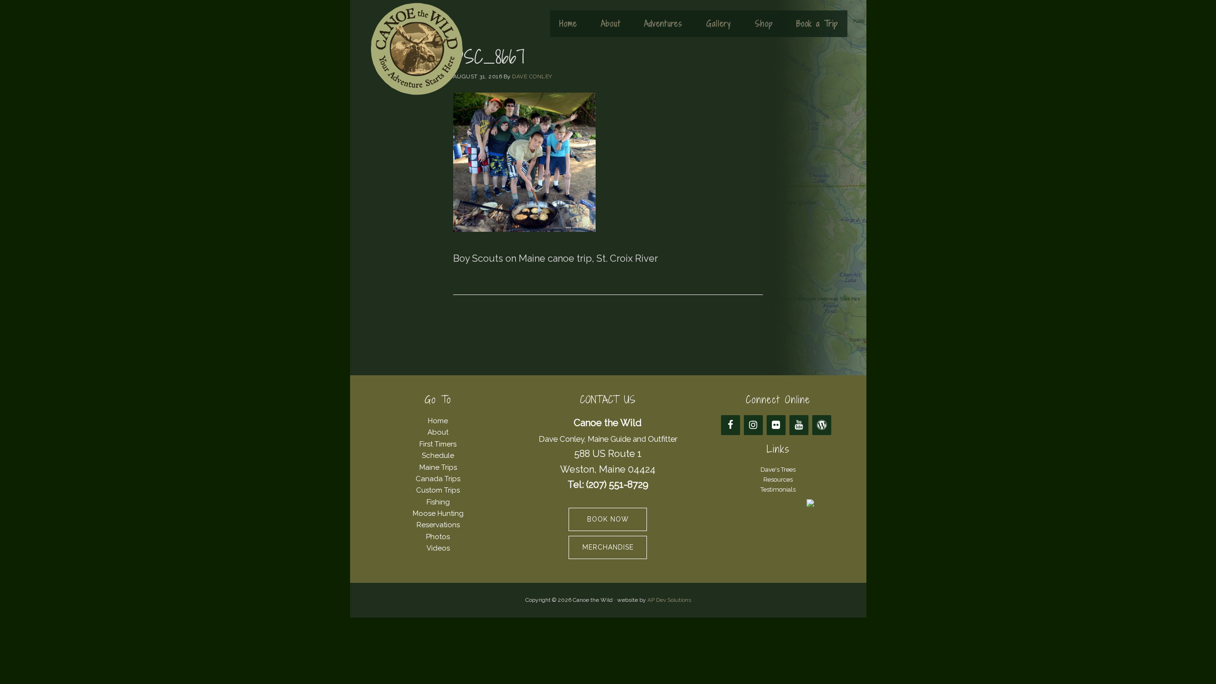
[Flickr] (776, 425)
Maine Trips (438, 467)
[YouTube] (798, 425)
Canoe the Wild (416, 48)
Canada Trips (438, 479)
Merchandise (608, 547)
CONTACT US (608, 400)
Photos (438, 536)
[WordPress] (821, 425)
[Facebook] (730, 425)
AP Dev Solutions (669, 600)
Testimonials (778, 489)
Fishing (438, 502)
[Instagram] (753, 425)
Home (438, 421)
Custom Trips (438, 490)
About (438, 432)
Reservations (438, 525)
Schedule (438, 455)
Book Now (608, 519)
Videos (438, 548)
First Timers (437, 444)
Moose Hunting (438, 513)
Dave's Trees (778, 469)
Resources (778, 479)
